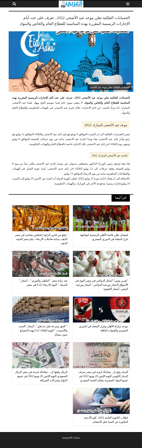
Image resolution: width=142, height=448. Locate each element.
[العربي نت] (71, 4)
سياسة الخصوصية (71, 437)
